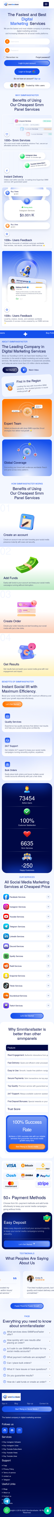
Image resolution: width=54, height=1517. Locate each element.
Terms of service (9, 1472)
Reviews (6, 1499)
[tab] (27, 897)
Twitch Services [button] (16, 1005)
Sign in (4, 1403)
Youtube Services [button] (17, 916)
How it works (8, 1503)
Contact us (7, 1496)
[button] (27, 1333)
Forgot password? (43, 57)
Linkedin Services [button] (17, 936)
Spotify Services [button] (16, 956)
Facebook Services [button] (17, 897)
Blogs (5, 1489)
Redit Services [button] (16, 966)
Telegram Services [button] (17, 926)
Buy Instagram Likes (10, 1445)
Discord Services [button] (17, 946)
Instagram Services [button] (18, 906)
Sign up (37, 78)
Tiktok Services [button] (16, 985)
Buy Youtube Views (10, 1452)
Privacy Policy (8, 1469)
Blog (16, 1403)
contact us (7, 1476)
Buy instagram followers (12, 1442)
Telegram (6, 1479)
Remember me (12, 57)
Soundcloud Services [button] (18, 995)
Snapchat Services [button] (17, 975)
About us (6, 1492)
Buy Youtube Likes (10, 1456)
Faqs (5, 1465)
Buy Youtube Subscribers (12, 1449)
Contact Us (44, 1403)
